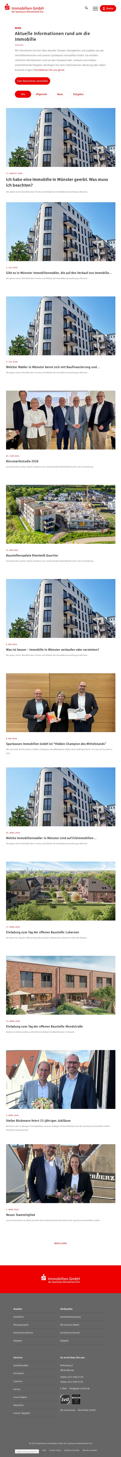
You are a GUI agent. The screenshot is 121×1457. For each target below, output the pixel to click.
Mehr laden (60, 1243)
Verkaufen (66, 1308)
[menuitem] (86, 8)
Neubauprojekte (21, 1325)
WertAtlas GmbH (87, 1410)
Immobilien (18, 1317)
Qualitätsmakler (20, 1365)
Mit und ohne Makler (69, 1325)
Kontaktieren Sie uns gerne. (49, 69)
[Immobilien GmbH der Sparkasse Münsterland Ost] (24, 8)
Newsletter (18, 1405)
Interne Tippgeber (21, 1413)
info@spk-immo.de (79, 1388)
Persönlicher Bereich (23, 1332)
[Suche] (86, 8)
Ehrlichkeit (18, 1373)
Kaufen (17, 1308)
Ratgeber (17, 1340)
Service (17, 1357)
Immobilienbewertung (70, 1317)
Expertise (17, 1381)
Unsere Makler (20, 1397)
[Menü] (94, 8)
